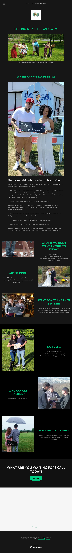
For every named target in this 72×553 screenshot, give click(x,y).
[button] (5, 4)
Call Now (36, 478)
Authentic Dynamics (44, 539)
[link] (36, 14)
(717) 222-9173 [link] (41, 4)
